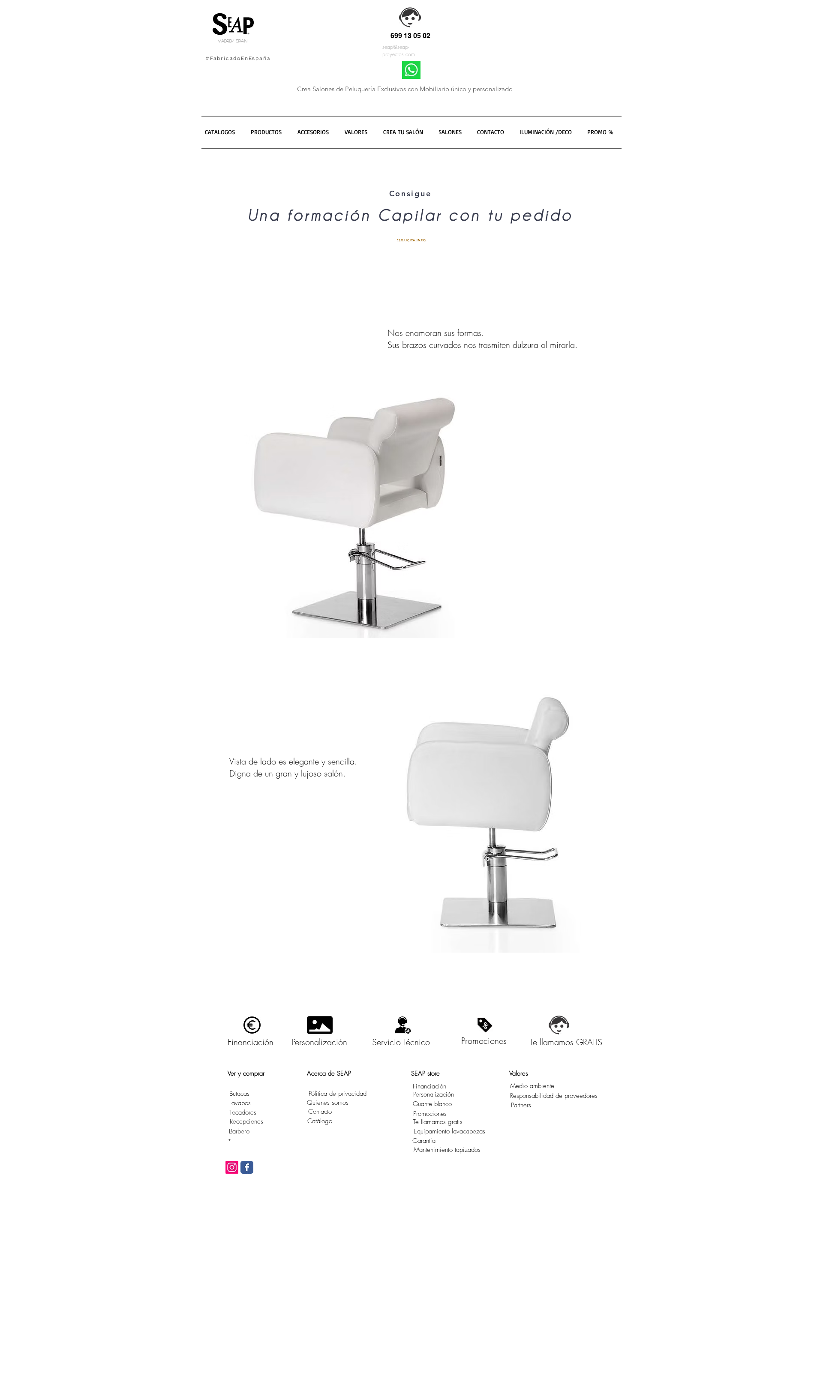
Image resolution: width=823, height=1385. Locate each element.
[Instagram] (231, 1167)
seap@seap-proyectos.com (398, 50)
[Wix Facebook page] (246, 1167)
